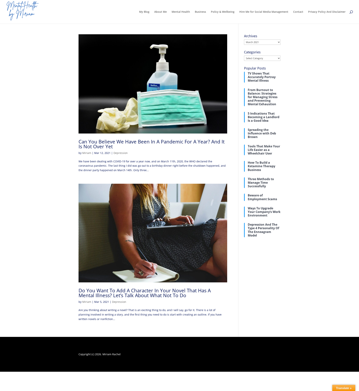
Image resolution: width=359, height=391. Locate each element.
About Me (160, 11)
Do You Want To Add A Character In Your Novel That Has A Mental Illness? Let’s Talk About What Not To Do (145, 293)
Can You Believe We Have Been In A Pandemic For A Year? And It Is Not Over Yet (152, 144)
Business (200, 11)
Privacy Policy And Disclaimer (327, 11)
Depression (120, 153)
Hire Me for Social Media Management (263, 11)
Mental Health (181, 11)
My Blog (144, 11)
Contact (298, 11)
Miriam (86, 153)
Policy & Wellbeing (222, 11)
